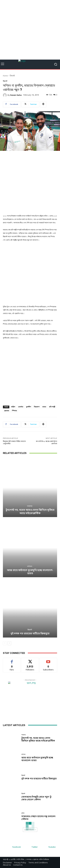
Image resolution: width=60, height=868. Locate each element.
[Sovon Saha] (5, 95)
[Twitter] (26, 847)
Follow (30, 660)
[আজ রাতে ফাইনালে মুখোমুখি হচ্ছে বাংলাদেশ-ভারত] (30, 547)
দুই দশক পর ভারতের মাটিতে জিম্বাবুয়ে (30, 633)
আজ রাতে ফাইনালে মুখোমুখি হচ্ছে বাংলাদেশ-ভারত (30, 572)
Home (5, 76)
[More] (43, 104)
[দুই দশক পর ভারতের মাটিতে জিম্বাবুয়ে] (30, 607)
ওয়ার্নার (20, 407)
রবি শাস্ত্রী (52, 407)
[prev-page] (5, 643)
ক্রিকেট (12, 76)
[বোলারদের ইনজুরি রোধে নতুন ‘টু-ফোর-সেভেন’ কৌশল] (11, 797)
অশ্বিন (13, 407)
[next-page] (9, 643)
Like (12, 660)
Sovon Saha (16, 95)
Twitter (34, 847)
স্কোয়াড (6, 411)
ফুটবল (22, 813)
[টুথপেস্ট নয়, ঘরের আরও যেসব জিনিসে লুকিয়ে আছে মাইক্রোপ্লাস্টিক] (30, 487)
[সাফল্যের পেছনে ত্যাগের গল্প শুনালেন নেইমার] (11, 816)
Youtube (52, 847)
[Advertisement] (30, 30)
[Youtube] (43, 847)
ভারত (44, 407)
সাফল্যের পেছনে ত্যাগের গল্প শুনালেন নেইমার (38, 818)
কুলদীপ (28, 407)
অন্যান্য (29, 506)
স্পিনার (14, 411)
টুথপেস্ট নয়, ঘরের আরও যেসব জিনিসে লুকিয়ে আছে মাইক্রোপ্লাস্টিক (30, 511)
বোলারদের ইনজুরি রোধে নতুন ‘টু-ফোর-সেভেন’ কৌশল (36, 798)
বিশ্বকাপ (36, 407)
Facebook (16, 847)
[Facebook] (7, 847)
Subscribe (48, 660)
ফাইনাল (29, 566)
